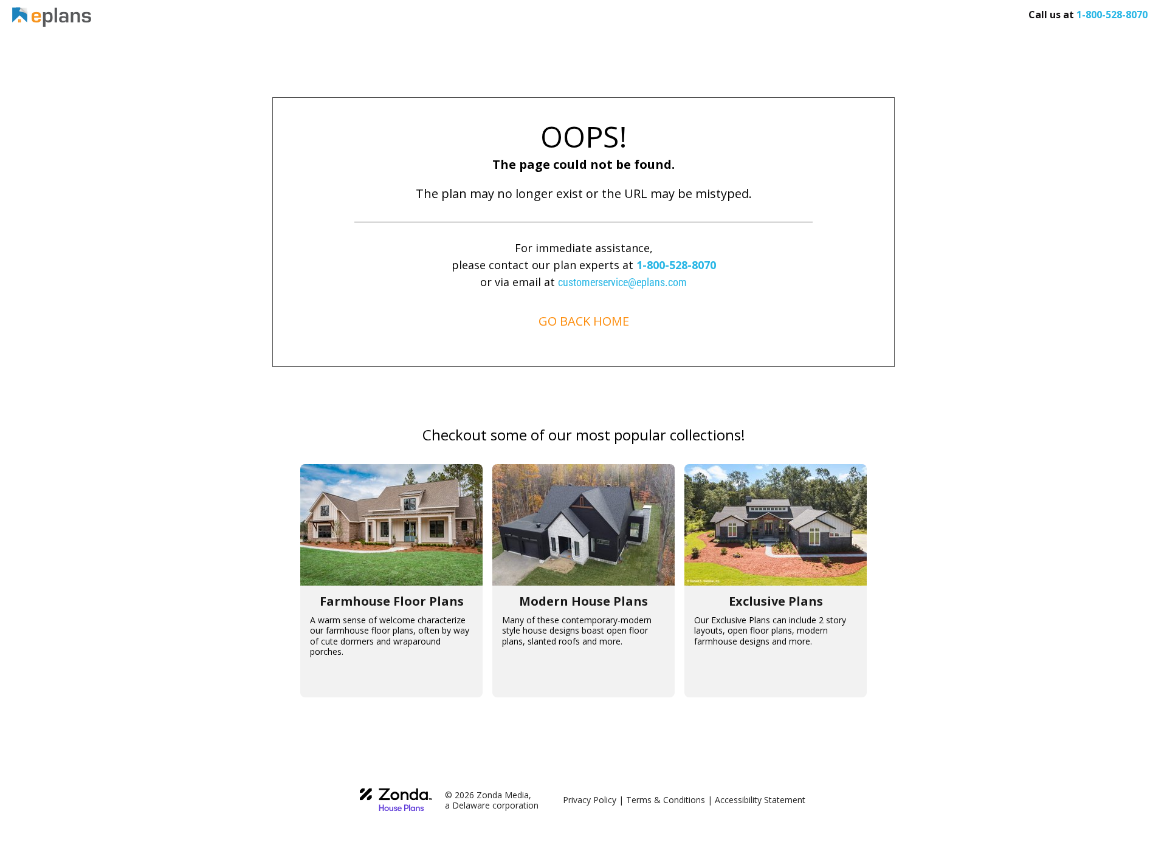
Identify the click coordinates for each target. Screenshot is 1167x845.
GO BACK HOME (584, 321)
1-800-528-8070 (676, 265)
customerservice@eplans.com (622, 282)
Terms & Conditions (665, 800)
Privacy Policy (589, 800)
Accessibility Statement (760, 800)
